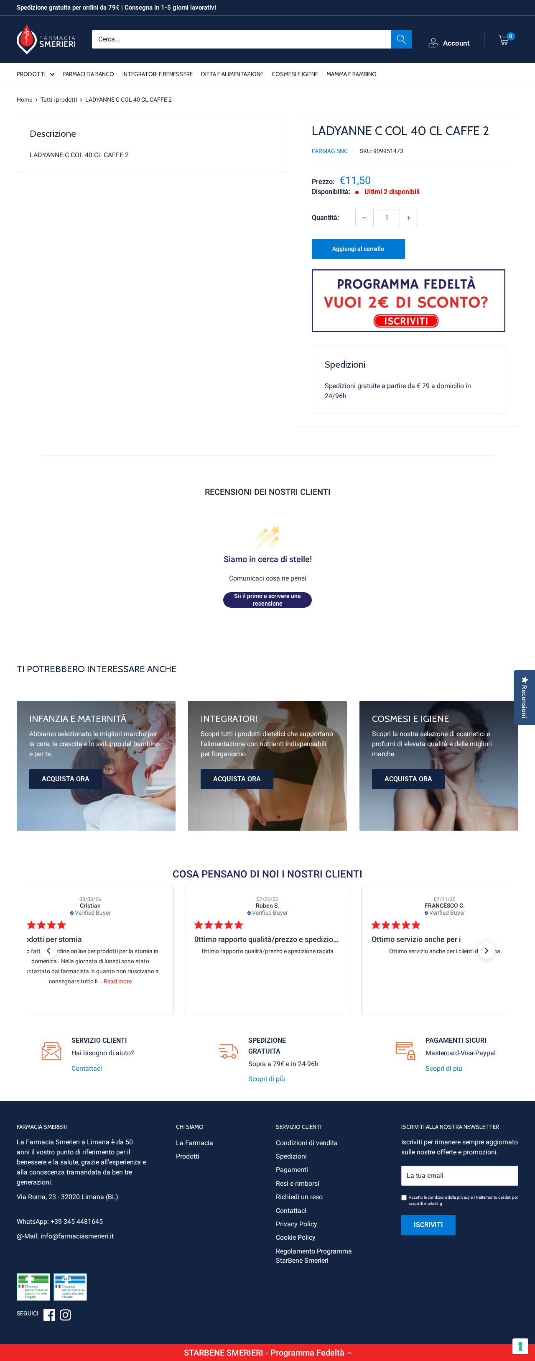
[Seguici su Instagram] (65, 1316)
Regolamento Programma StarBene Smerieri (314, 1255)
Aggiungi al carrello (358, 249)
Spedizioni (291, 1156)
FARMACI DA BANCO (88, 73)
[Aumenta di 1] (409, 218)
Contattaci (86, 1068)
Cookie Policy (296, 1237)
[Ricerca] (401, 39)
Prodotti (187, 1156)
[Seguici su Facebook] (49, 1316)
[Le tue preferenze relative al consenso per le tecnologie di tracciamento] (520, 1346)
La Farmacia (194, 1143)
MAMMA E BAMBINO (351, 73)
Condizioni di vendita (307, 1143)
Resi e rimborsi (297, 1183)
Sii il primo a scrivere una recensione (267, 600)
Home (24, 99)
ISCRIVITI (428, 1225)
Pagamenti (292, 1170)
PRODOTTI (31, 73)
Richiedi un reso (299, 1197)
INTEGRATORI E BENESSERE (157, 73)
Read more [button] (118, 981)
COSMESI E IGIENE (295, 73)
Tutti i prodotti (59, 99)
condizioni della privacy (449, 1197)
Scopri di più (266, 1079)
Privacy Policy (296, 1224)
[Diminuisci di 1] (364, 218)
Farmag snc (330, 151)
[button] (267, 1352)
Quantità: (325, 218)
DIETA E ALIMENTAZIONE (232, 73)
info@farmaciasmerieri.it (77, 1236)
